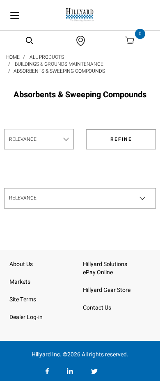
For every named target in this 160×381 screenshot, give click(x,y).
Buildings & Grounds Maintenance (59, 64)
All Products (47, 57)
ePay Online (98, 272)
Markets (19, 282)
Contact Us (97, 307)
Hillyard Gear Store (106, 290)
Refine (121, 139)
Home (13, 57)
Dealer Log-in (26, 317)
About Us (21, 264)
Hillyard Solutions (105, 264)
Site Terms (22, 299)
